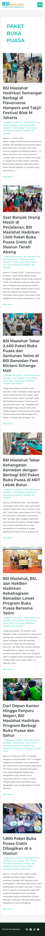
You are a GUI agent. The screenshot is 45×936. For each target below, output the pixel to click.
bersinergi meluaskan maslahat (17, 130)
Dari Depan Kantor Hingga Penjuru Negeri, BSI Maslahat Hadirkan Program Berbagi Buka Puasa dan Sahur (21, 720)
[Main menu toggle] (40, 4)
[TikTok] (34, 929)
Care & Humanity (10, 125)
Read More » (8, 176)
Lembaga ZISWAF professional (16, 869)
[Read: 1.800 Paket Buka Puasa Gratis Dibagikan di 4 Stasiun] (22, 818)
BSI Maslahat (17, 383)
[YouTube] (38, 929)
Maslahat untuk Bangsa (22, 748)
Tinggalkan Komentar (12, 122)
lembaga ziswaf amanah (22, 866)
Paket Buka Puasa (26, 125)
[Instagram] (31, 929)
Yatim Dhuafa (18, 378)
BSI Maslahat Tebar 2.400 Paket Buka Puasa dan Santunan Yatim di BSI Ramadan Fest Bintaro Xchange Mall (21, 356)
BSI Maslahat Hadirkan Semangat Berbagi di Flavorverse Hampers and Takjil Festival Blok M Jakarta (22, 103)
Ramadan (7, 128)
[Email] (27, 929)
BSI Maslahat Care (32, 122)
